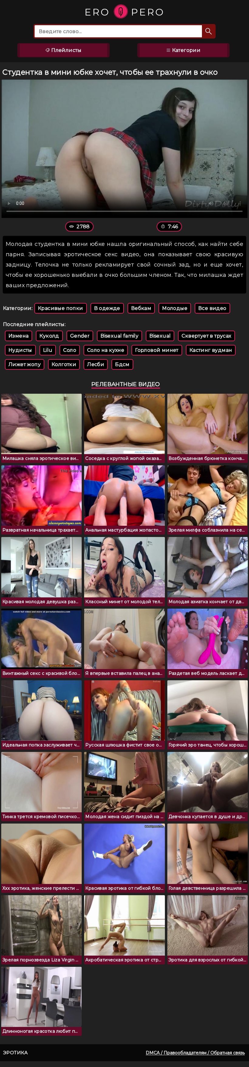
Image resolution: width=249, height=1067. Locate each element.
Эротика (15, 1052)
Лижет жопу (25, 364)
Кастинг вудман (210, 350)
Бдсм (122, 364)
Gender (80, 336)
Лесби (95, 364)
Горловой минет (157, 350)
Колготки (64, 364)
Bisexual (160, 336)
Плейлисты (66, 50)
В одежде (107, 308)
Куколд (49, 336)
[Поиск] (209, 31)
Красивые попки (60, 308)
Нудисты (20, 350)
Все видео (212, 308)
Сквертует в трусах (206, 336)
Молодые (174, 308)
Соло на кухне (105, 350)
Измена (19, 336)
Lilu (48, 350)
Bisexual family (119, 336)
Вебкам (141, 308)
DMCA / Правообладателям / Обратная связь (195, 1052)
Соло (69, 350)
